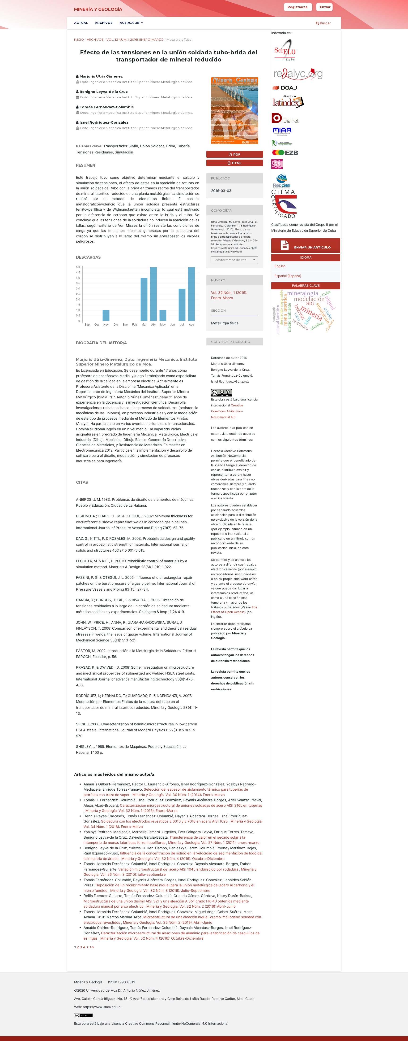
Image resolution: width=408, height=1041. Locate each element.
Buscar (325, 23)
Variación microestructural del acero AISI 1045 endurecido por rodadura (178, 869)
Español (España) (288, 276)
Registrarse (298, 7)
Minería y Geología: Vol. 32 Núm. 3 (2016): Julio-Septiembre (160, 890)
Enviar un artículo (312, 247)
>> (92, 947)
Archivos (104, 23)
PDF (236, 154)
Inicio (79, 39)
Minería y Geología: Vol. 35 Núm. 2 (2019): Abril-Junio (167, 922)
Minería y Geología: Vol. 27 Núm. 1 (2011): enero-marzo (213, 842)
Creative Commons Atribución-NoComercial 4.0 (227, 411)
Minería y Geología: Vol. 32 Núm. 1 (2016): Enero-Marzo (131, 810)
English (280, 266)
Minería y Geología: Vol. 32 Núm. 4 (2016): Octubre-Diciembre (173, 858)
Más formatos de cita (230, 260)
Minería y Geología (98, 9)
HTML (236, 163)
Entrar (325, 7)
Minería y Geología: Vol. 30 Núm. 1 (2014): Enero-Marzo (178, 795)
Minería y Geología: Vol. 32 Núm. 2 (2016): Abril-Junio (191, 906)
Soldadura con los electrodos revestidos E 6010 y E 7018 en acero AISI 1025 (165, 821)
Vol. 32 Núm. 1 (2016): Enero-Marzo (135, 39)
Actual (81, 23)
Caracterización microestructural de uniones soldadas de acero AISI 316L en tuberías (191, 805)
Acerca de (130, 23)
